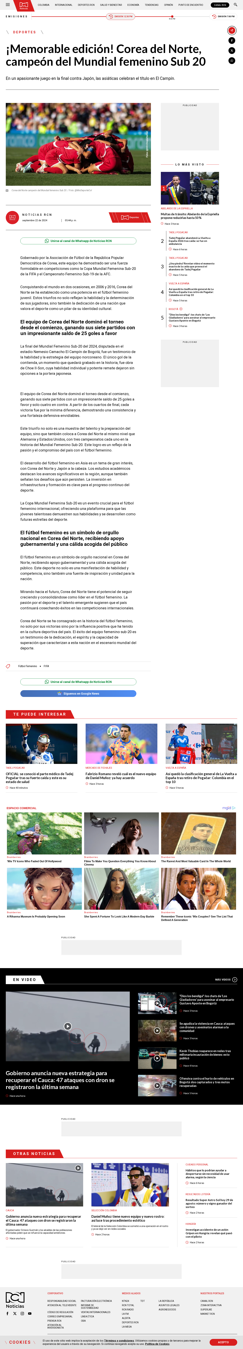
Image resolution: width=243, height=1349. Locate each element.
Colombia (43, 5)
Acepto (223, 1342)
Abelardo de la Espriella (177, 208)
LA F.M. (125, 1314)
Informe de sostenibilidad (90, 1306)
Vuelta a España (179, 283)
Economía (133, 5)
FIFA (46, 666)
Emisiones (17, 16)
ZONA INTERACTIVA (211, 1305)
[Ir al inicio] (23, 6)
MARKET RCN (208, 1314)
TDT (142, 1301)
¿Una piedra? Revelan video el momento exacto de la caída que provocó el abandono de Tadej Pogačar (191, 266)
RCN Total (128, 1305)
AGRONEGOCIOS (167, 1309)
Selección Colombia (104, 1210)
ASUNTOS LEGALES (169, 1305)
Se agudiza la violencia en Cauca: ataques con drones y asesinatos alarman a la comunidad (207, 1027)
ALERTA (126, 1318)
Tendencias (152, 5)
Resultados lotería (198, 1194)
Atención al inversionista (55, 1326)
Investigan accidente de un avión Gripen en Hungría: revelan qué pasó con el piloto (209, 1233)
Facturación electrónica (96, 1301)
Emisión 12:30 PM (123, 16)
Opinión (168, 5)
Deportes (24, 32)
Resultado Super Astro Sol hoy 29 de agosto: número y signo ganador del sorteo (209, 1203)
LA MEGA (127, 1326)
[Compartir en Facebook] (231, 40)
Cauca (10, 1210)
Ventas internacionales (95, 1312)
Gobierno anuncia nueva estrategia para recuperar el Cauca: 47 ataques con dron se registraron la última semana (60, 1079)
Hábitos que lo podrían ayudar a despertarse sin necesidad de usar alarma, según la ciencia (207, 1174)
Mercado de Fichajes (99, 767)
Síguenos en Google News (81, 693)
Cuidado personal (197, 1164)
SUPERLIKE (206, 1309)
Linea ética (87, 1316)
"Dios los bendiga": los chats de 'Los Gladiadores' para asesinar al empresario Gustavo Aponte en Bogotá (192, 317)
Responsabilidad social (61, 1301)
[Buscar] (235, 5)
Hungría (191, 1223)
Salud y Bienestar (111, 5)
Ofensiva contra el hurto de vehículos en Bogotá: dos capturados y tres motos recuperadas (207, 1082)
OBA (83, 1320)
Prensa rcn (54, 1320)
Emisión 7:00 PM (226, 16)
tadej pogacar (178, 232)
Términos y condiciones (119, 1340)
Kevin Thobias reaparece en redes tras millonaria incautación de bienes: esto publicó (205, 1054)
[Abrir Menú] (8, 5)
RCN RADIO (128, 1309)
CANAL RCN (220, 5)
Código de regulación (60, 1312)
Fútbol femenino (27, 666)
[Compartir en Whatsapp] (231, 60)
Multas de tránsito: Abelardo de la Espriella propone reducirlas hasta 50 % (190, 216)
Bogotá (173, 308)
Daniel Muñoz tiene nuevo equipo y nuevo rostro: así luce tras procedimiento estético (127, 1218)
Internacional (63, 5)
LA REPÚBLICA (166, 1301)
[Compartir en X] (231, 50)
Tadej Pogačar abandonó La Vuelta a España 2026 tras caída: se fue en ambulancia (189, 240)
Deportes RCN (86, 5)
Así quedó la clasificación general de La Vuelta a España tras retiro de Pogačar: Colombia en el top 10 (191, 291)
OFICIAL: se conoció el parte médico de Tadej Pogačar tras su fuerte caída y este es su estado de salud (39, 778)
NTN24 (125, 1301)
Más (223, 979)
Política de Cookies (157, 1344)
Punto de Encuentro (191, 5)
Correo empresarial (60, 1316)
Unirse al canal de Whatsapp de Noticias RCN (81, 241)
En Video (24, 980)
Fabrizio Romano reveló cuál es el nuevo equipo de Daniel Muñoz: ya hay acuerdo (121, 776)
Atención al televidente (62, 1305)
